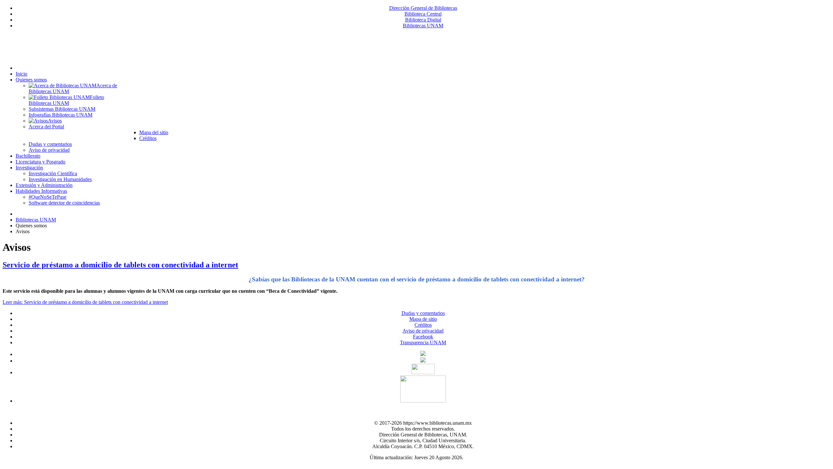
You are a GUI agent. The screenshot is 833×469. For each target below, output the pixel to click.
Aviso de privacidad (423, 331)
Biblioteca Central (423, 14)
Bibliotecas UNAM (423, 25)
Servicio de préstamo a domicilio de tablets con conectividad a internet (120, 265)
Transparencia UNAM (423, 342)
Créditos (423, 325)
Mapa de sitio (423, 319)
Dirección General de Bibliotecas (423, 8)
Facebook (423, 336)
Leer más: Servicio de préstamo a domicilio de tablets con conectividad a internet (85, 302)
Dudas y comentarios (423, 313)
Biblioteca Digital (423, 19)
